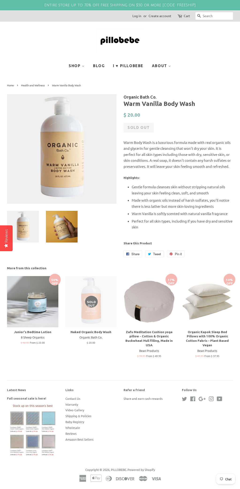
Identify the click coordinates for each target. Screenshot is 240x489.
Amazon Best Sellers (79, 439)
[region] (120, 5)
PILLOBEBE (118, 470)
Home (10, 85)
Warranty (71, 404)
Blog (99, 66)
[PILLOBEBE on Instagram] (211, 400)
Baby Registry (74, 422)
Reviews (71, 433)
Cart (187, 16)
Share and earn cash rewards (143, 398)
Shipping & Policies (78, 416)
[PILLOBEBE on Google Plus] (202, 400)
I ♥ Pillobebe (128, 66)
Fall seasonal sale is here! (26, 398)
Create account (160, 16)
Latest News (16, 390)
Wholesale (72, 428)
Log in (136, 16)
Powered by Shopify (141, 470)
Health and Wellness (33, 85)
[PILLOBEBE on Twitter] (184, 400)
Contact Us (72, 398)
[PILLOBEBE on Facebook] (192, 400)
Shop (75, 66)
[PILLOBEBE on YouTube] (219, 400)
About (160, 66)
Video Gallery (74, 410)
